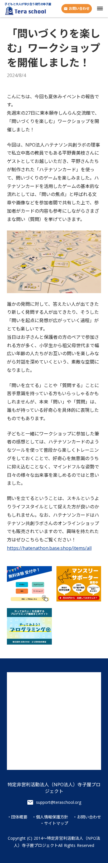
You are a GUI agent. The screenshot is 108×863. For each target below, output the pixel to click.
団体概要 (19, 817)
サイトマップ (56, 823)
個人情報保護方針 (52, 817)
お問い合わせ (89, 817)
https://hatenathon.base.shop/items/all (49, 548)
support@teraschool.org (58, 802)
